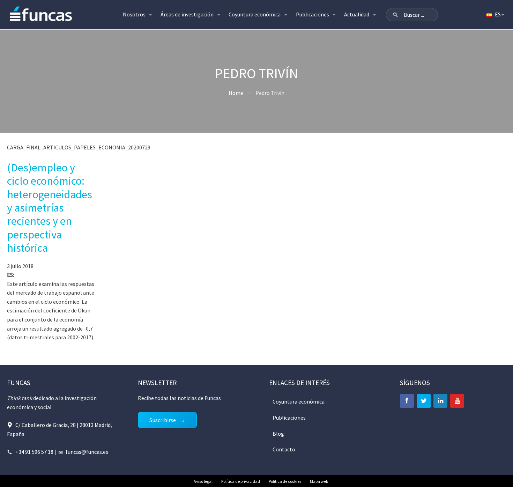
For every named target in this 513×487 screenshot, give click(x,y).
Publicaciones (312, 14)
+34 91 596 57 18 (34, 451)
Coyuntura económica (255, 14)
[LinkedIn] (440, 401)
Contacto (284, 449)
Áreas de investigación (187, 14)
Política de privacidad (240, 481)
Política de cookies (285, 481)
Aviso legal (203, 481)
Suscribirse (162, 419)
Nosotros (134, 14)
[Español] (495, 15)
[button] (395, 15)
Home (236, 92)
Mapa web (319, 481)
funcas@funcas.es (87, 451)
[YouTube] (457, 401)
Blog (278, 433)
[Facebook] (407, 401)
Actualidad (356, 14)
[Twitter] (424, 401)
